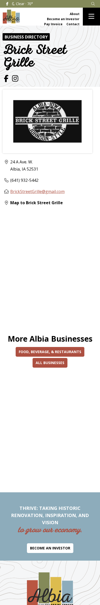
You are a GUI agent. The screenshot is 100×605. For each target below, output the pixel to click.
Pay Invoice (53, 24)
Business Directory (26, 37)
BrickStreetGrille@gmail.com (37, 191)
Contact (72, 24)
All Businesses (50, 362)
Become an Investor (63, 19)
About (74, 14)
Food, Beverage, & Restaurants (50, 351)
